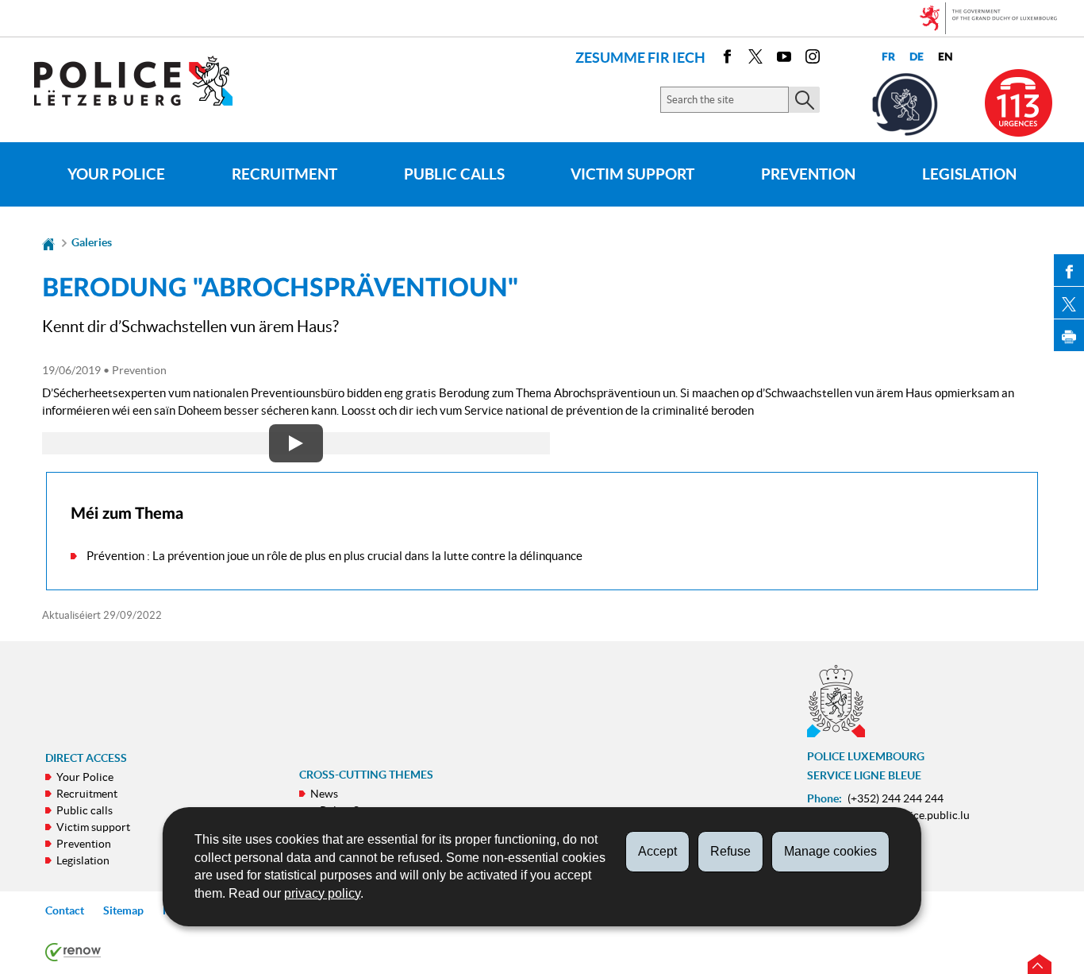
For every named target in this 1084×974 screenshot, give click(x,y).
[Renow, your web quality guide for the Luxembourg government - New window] (73, 951)
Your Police (116, 174)
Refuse (730, 851)
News (324, 793)
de (916, 56)
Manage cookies (830, 851)
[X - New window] (755, 59)
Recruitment (284, 174)
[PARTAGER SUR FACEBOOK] (1069, 270)
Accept (657, 851)
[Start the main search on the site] (804, 100)
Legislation (969, 174)
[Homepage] (48, 242)
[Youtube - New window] (784, 59)
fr (888, 56)
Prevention (808, 174)
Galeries (91, 242)
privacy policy (322, 893)
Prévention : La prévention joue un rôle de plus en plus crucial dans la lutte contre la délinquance (334, 555)
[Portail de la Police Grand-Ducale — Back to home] (143, 81)
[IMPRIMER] (1069, 335)
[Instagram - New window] (812, 59)
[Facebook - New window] (727, 59)
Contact (64, 910)
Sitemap (123, 910)
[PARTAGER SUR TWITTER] (1069, 303)
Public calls (454, 174)
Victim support (632, 174)
